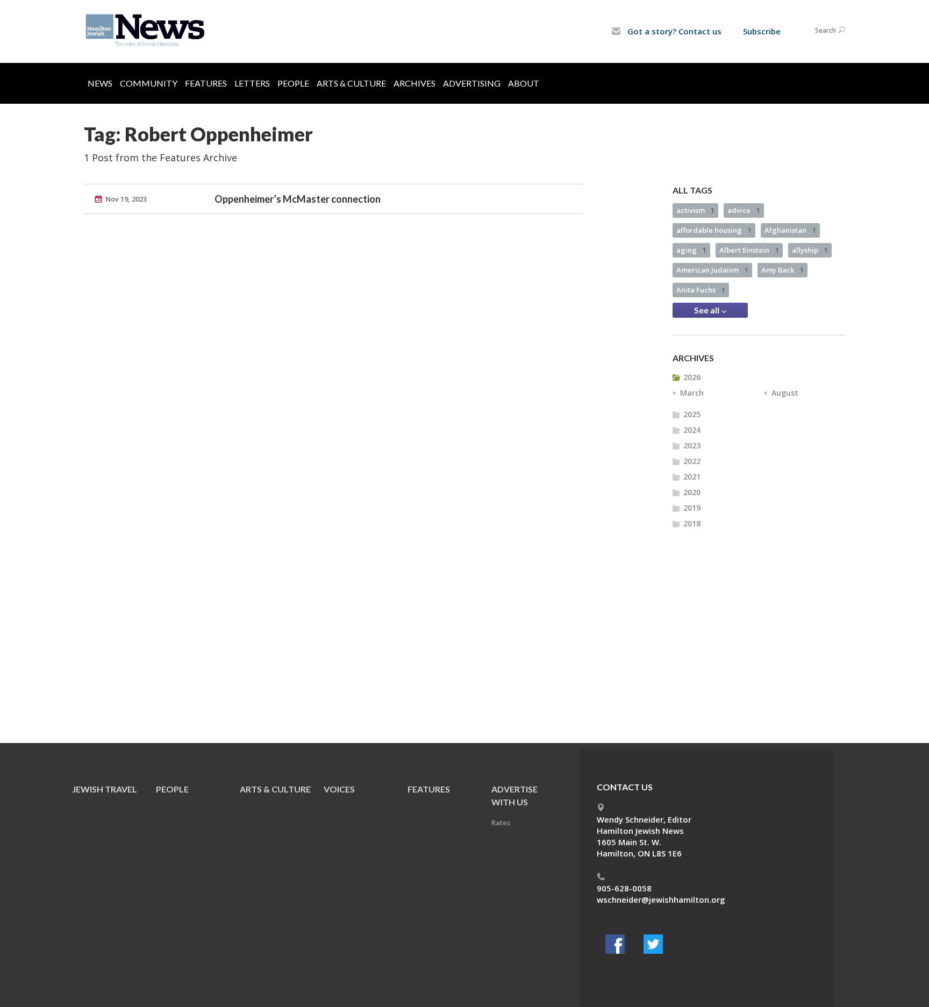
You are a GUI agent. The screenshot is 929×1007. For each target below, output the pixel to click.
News (100, 83)
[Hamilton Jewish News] (147, 30)
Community (148, 83)
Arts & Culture (351, 83)
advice (743, 210)
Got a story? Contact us (673, 31)
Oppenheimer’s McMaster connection (298, 199)
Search (825, 30)
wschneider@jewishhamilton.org (661, 899)
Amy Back (782, 270)
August (784, 393)
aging (691, 250)
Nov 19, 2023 (126, 199)
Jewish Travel (104, 789)
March (692, 393)
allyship (810, 250)
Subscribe (762, 31)
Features (206, 83)
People (293, 83)
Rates (500, 822)
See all (707, 310)
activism (695, 210)
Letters (252, 83)
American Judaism (712, 270)
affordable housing (714, 230)
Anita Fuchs (700, 290)
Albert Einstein (749, 250)
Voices (339, 789)
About (523, 83)
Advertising (472, 83)
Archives (414, 83)
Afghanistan (790, 230)
